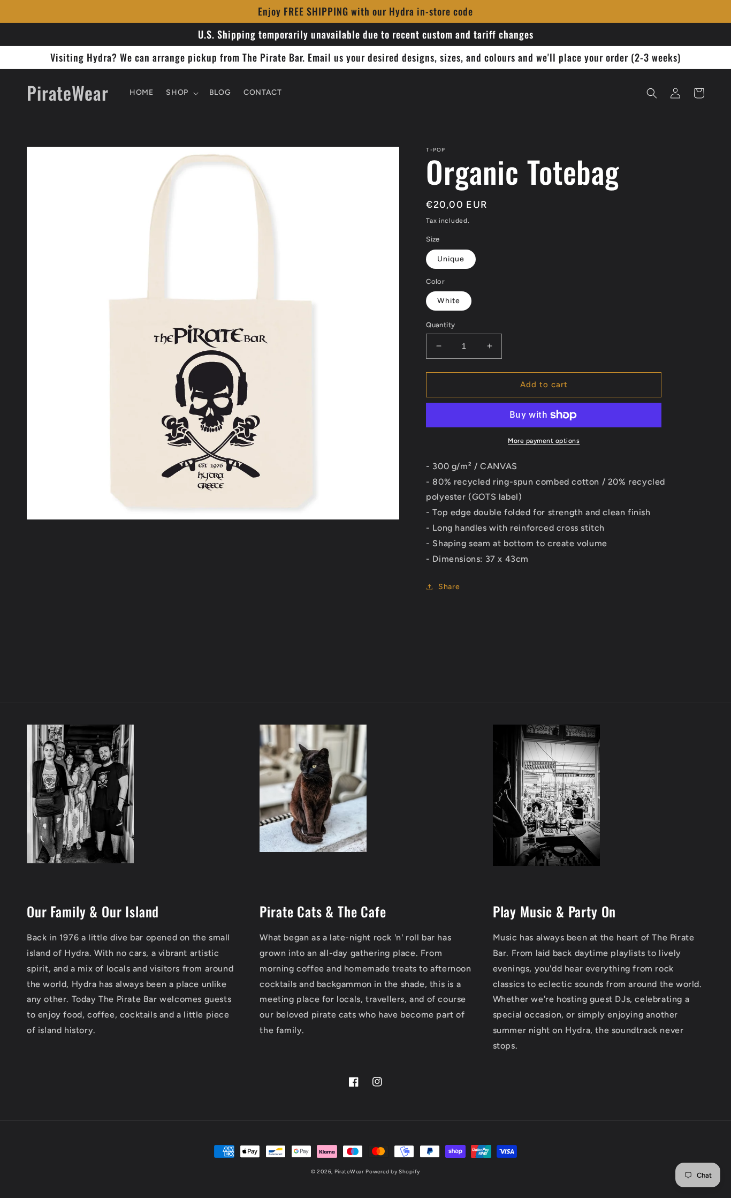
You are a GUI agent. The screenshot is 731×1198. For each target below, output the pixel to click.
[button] (180, 92)
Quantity (440, 325)
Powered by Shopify (393, 1171)
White (448, 300)
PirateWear (349, 1171)
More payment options (544, 440)
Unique (451, 258)
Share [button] (449, 586)
